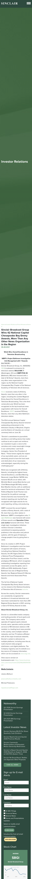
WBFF (12, 411)
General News (10, 816)
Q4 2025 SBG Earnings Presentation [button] (12, 720)
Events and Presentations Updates (14, 819)
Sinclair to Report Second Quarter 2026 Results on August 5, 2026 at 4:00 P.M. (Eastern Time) (16, 752)
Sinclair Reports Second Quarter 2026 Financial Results (15, 738)
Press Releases (21, 324)
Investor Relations (11, 324)
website (25, 589)
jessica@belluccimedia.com (11, 679)
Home (3, 324)
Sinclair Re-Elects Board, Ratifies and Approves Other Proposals (15, 759)
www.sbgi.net (25, 653)
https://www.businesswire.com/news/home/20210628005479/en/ (16, 662)
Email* (6, 779)
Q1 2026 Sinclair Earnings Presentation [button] (13, 714)
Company (7, 802)
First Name (7, 787)
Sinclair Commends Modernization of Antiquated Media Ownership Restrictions (14, 744)
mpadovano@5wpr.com (9, 688)
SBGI (3, 368)
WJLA (3, 392)
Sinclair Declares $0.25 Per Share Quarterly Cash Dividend (16, 732)
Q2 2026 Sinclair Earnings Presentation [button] (13, 709)
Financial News (11, 813)
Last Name (7, 795)
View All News (12, 765)
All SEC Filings (10, 811)
